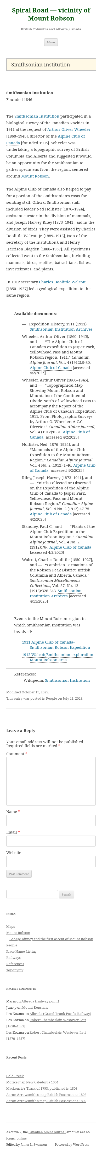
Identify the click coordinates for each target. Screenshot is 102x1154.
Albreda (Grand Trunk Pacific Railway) (60, 1013)
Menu (51, 42)
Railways (13, 957)
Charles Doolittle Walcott (62, 281)
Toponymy (14, 970)
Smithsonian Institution (36, 116)
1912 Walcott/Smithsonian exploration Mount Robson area (57, 657)
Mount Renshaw (35, 1007)
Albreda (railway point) (40, 1001)
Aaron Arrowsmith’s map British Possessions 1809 (46, 1100)
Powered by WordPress (72, 1144)
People (51, 698)
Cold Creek (15, 1076)
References (15, 963)
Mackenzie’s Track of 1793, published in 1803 (41, 1088)
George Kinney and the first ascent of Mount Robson (51, 939)
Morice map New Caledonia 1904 (32, 1082)
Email (13, 832)
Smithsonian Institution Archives (61, 329)
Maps (10, 926)
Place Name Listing (21, 951)
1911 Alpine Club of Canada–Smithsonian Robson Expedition (56, 644)
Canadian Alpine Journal (47, 1132)
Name (13, 811)
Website (13, 852)
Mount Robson (35, 176)
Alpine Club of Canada (51, 367)
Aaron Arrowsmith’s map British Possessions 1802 (46, 1094)
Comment (16, 753)
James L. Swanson (34, 1144)
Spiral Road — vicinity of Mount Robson (51, 14)
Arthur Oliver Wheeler (68, 129)
